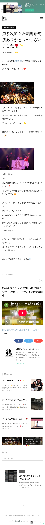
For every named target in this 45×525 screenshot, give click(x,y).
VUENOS (18, 61)
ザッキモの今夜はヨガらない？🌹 (15, 419)
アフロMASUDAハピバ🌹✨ (13, 380)
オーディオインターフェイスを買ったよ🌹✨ (19, 400)
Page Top (22, 506)
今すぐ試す (29, 10)
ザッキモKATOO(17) (7, 274)
